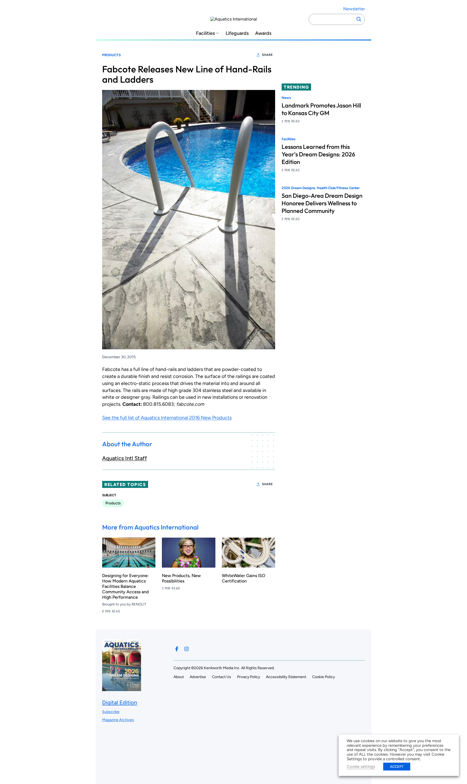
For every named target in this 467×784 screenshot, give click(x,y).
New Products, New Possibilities (181, 578)
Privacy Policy (248, 677)
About (179, 677)
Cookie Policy (323, 677)
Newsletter (354, 8)
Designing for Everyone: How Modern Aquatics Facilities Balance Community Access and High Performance (125, 586)
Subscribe (110, 711)
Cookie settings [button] (361, 766)
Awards (263, 33)
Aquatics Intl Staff (124, 458)
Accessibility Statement (286, 677)
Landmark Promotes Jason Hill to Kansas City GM (321, 109)
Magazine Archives (118, 720)
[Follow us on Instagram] (186, 649)
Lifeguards (237, 33)
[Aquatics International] (233, 19)
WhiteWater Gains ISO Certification (243, 578)
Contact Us (221, 677)
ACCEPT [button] (396, 767)
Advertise (198, 677)
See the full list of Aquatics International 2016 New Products (167, 418)
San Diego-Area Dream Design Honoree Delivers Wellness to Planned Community (322, 203)
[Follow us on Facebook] (177, 649)
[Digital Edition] (121, 688)
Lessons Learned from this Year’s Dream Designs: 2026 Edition (318, 154)
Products (111, 55)
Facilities (205, 33)
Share (267, 55)
